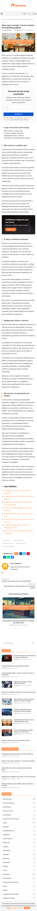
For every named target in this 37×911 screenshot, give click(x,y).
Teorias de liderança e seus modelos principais (15, 666)
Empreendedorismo (19, 831)
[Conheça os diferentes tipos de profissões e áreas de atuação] (7, 712)
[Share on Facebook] (20, 553)
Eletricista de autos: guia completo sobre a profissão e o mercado (18, 784)
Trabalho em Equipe (19, 898)
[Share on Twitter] (24, 553)
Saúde (19, 886)
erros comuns (6, 540)
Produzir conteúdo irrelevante (13, 133)
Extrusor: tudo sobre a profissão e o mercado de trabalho (18, 761)
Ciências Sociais (19, 811)
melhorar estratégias (8, 546)
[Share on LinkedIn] (4, 557)
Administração (19, 799)
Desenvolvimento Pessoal (19, 819)
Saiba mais (10, 229)
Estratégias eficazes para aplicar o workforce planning (17, 754)
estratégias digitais (8, 543)
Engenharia (19, 834)
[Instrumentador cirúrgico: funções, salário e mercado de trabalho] (7, 701)
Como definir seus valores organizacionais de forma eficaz (17, 768)
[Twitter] (24, 13)
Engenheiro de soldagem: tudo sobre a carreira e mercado (18, 776)
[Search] (27, 13)
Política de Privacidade (16, 908)
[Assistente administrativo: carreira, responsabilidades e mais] (7, 722)
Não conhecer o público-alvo (13, 131)
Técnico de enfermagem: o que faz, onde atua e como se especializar (18, 673)
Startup (19, 890)
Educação (19, 827)
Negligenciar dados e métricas (14, 135)
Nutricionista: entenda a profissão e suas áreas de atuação (18, 692)
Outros (19, 870)
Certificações (19, 807)
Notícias (19, 866)
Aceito (27, 908)
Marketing (19, 858)
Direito (19, 823)
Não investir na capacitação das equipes (17, 138)
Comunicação (19, 815)
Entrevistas (19, 842)
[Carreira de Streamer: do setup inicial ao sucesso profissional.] (7, 658)
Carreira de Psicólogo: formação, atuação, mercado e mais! (23, 731)
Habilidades (19, 850)
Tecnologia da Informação (19, 894)
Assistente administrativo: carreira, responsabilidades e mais (24, 720)
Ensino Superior (19, 838)
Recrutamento (19, 878)
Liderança (19, 854)
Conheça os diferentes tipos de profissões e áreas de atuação (23, 710)
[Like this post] (16, 553)
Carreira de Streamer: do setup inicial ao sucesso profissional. (24, 656)
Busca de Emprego (19, 803)
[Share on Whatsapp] (8, 557)
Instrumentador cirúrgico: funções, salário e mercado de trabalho (24, 699)
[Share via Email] (12, 557)
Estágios (19, 846)
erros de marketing (18, 540)
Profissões (19, 874)
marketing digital (20, 543)
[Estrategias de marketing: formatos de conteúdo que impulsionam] (18, 608)
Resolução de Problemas (19, 882)
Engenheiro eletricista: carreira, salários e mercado (23, 682)
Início (3, 19)
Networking (19, 862)
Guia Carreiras (8, 30)
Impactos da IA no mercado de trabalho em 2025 (15, 740)
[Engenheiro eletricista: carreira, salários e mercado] (7, 684)
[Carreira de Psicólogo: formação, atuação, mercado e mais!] (7, 732)
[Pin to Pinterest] (28, 553)
